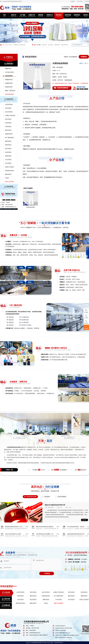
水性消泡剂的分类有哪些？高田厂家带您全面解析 (50, 534)
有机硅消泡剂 (22, 44)
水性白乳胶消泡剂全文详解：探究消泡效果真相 (19, 534)
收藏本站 (73, 1)
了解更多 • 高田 (9, 469)
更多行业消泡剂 (9, 181)
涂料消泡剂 (8, 108)
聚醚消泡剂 (8, 68)
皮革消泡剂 (8, 148)
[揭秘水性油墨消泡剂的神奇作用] (21, 517)
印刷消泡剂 (8, 126)
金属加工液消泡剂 (10, 115)
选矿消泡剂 (50, 44)
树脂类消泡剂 (9, 87)
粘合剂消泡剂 (9, 112)
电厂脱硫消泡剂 (9, 137)
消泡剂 (7, 178)
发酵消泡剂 (8, 156)
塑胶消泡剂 (8, 145)
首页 (6, 44)
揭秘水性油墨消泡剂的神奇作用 (55, 505)
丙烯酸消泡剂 (9, 83)
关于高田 (80, 1)
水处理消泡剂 (9, 104)
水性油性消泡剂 (9, 72)
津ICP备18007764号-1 (58, 642)
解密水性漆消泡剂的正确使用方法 (46, 526)
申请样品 (84, 57)
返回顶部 (86, 328)
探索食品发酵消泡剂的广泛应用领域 (15, 526)
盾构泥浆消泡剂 (64, 44)
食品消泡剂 (8, 152)
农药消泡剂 (8, 163)
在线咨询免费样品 (62, 88)
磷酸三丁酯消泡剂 (10, 90)
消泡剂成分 (16, 44)
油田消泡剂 (44, 44)
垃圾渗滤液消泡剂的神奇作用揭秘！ (77, 534)
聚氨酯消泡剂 (9, 79)
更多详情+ (84, 519)
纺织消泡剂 (8, 119)
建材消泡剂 (8, 130)
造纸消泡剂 (8, 123)
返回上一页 (82, 63)
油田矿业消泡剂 (9, 167)
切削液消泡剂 (57, 44)
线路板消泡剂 (9, 134)
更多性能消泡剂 (9, 94)
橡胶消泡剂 (8, 141)
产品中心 (10, 44)
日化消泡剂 (8, 159)
